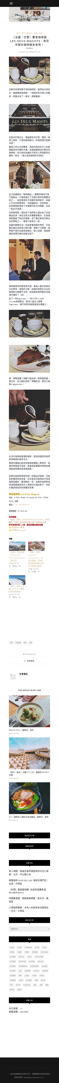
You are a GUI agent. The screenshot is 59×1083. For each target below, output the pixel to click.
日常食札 (31, 661)
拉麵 (36, 980)
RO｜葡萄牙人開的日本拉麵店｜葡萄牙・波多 (29, 817)
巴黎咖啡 (18, 642)
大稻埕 (21, 980)
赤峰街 (19, 989)
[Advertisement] (29, 620)
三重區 (12, 947)
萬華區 (12, 989)
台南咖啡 (27, 971)
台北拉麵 (13, 961)
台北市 (30, 956)
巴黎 (35, 33)
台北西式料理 (34, 966)
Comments (29, 654)
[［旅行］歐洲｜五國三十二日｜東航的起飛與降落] (17, 580)
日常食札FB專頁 (17, 527)
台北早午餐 (22, 961)
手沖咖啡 (29, 980)
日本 (11, 985)
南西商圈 (35, 952)
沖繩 (41, 985)
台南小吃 (36, 971)
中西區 (12, 952)
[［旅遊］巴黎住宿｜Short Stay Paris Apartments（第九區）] (17, 546)
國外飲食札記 (27, 33)
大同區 (34, 975)
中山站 (37, 947)
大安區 (42, 975)
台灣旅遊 (13, 975)
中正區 (44, 947)
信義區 (19, 952)
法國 (40, 33)
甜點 (47, 985)
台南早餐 (45, 971)
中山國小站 (28, 947)
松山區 (18, 985)
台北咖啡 (13, 956)
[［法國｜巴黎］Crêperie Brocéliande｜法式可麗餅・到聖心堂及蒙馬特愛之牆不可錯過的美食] (36, 546)
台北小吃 (21, 956)
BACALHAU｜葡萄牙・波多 (21, 730)
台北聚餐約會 (23, 966)
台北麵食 (13, 971)
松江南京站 (26, 985)
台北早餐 (31, 961)
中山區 (19, 947)
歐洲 (18, 33)
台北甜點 (13, 966)
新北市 (43, 980)
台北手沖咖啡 (39, 956)
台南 (20, 971)
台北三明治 (44, 952)
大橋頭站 (13, 980)
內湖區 (27, 952)
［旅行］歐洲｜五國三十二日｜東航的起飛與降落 (16, 589)
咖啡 (20, 975)
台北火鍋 (40, 961)
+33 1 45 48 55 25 (22, 505)
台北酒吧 (44, 966)
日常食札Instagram (18, 530)
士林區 (27, 975)
